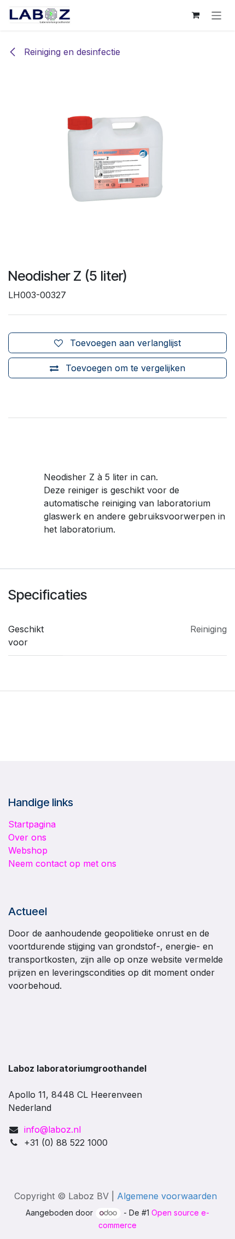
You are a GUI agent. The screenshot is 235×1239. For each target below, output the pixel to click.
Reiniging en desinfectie (70, 51)
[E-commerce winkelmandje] (195, 15)
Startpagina (32, 824)
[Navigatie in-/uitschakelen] (216, 15)
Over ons (27, 837)
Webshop (28, 850)
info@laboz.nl (52, 1129)
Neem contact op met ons (62, 863)
